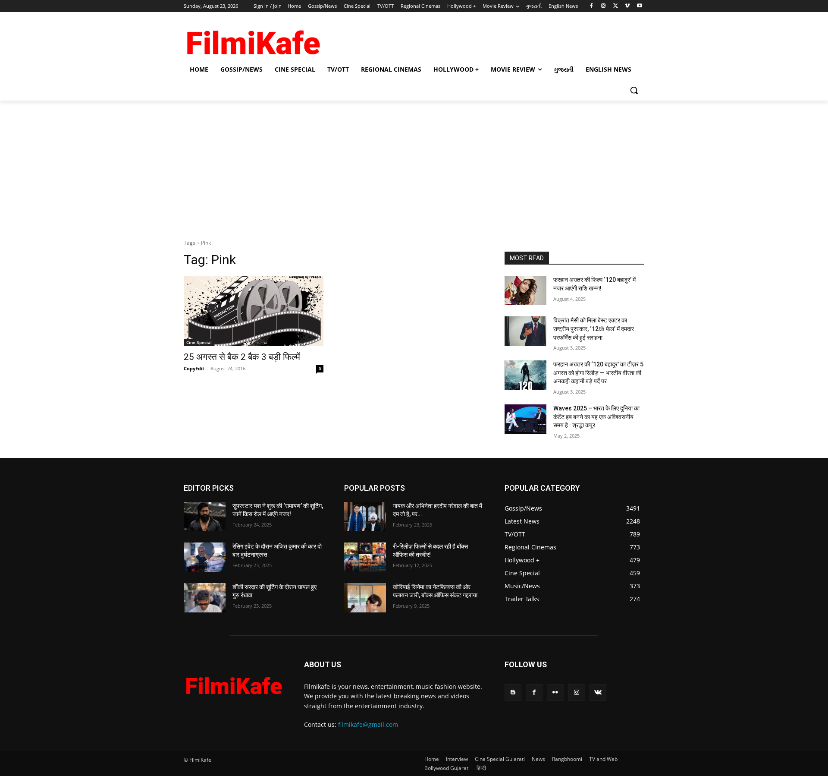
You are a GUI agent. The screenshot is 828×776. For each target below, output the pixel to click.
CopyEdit (194, 368)
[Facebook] (591, 6)
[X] (616, 6)
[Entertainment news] (233, 683)
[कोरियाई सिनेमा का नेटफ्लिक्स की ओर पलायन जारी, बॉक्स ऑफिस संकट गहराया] (365, 597)
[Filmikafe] (253, 39)
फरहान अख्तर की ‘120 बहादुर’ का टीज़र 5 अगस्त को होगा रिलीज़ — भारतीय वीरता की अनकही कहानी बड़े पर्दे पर (598, 373)
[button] (634, 90)
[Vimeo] (627, 6)
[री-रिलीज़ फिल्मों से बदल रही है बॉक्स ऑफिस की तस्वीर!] (365, 557)
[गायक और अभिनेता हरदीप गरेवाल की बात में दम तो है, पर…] (365, 516)
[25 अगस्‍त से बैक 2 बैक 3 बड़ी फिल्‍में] (253, 311)
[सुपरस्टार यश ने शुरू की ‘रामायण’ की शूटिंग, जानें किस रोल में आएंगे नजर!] (205, 516)
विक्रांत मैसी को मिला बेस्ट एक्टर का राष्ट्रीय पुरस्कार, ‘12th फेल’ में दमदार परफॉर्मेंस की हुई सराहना (593, 329)
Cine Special (199, 342)
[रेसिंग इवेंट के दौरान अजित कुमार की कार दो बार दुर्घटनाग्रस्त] (205, 557)
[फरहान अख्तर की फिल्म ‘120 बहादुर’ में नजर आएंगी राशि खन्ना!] (525, 290)
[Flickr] (555, 692)
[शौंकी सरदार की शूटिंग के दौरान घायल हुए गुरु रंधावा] (205, 597)
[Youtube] (639, 6)
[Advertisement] (414, 165)
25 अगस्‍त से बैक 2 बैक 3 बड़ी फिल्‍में (242, 357)
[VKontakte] (598, 692)
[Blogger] (513, 692)
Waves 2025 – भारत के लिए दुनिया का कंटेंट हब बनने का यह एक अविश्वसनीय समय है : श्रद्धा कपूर (596, 417)
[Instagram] (603, 6)
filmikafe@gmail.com (368, 724)
